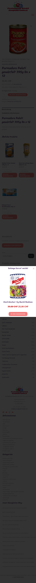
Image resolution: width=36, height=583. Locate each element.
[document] (18, 291)
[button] (33, 268)
